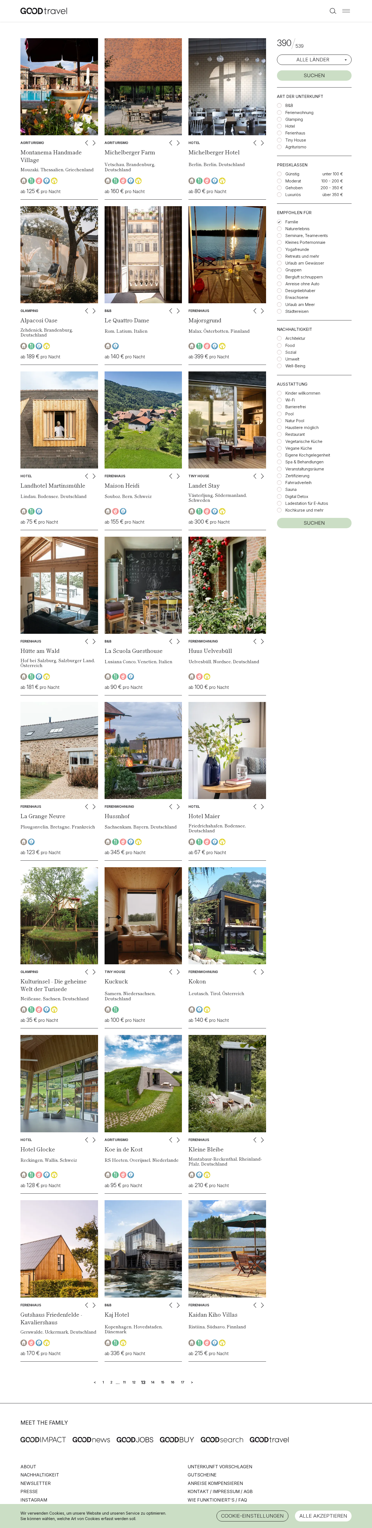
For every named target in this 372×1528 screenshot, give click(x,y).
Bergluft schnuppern (304, 277)
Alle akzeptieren (323, 1516)
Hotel (290, 126)
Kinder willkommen (302, 393)
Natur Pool (294, 420)
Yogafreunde (297, 249)
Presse (29, 1491)
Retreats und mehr (302, 256)
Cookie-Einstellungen (252, 1516)
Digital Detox (296, 496)
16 (172, 1382)
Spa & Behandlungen (304, 462)
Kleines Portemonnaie (305, 242)
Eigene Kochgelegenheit (307, 455)
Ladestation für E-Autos (306, 503)
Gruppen (293, 270)
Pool (289, 414)
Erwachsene (296, 297)
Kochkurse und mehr (304, 510)
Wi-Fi (290, 400)
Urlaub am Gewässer (304, 263)
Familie (291, 222)
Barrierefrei (295, 406)
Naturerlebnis (297, 228)
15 (162, 1382)
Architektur (295, 338)
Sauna (291, 489)
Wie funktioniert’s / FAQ (217, 1499)
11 (124, 1382)
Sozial (290, 352)
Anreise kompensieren (215, 1483)
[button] (346, 10)
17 (182, 1382)
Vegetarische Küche (303, 441)
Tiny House (295, 140)
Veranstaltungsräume (304, 469)
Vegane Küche (298, 448)
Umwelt (292, 359)
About (28, 1466)
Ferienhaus (295, 133)
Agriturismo (295, 147)
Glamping (294, 119)
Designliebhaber (300, 290)
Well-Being (295, 366)
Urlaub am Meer (300, 304)
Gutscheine (202, 1474)
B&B (289, 105)
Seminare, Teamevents (306, 235)
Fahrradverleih (298, 482)
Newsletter (35, 1483)
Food (290, 345)
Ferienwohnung (299, 112)
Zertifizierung (297, 475)
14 (152, 1382)
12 (134, 1382)
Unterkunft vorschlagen (220, 1466)
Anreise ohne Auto (302, 283)
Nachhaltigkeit (39, 1474)
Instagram (33, 1499)
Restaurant (295, 434)
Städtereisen (297, 311)
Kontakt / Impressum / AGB (220, 1491)
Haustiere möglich (302, 427)
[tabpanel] (59, 86)
